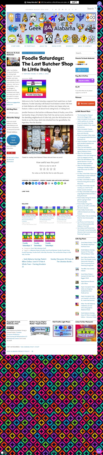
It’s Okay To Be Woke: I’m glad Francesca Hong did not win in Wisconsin (86, 181)
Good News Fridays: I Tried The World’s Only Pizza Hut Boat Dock (88, 244)
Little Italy (43, 252)
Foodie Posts (66, 250)
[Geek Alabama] (51, 28)
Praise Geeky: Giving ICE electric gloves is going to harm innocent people (86, 200)
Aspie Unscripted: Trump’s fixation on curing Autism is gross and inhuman (85, 131)
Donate (84, 70)
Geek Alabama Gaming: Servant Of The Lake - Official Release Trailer (88, 252)
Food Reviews (53, 250)
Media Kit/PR (56, 46)
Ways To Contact (85, 46)
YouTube (27, 254)
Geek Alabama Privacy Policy (18, 351)
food (47, 250)
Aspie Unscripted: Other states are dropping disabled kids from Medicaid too (86, 137)
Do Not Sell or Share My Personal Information (13, 159)
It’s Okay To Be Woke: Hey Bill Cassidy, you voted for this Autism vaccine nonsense (85, 187)
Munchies (49, 252)
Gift (74, 2)
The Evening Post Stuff (29, 347)
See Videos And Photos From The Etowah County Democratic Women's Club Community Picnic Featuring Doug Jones (88, 261)
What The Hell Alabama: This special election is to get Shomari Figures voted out (85, 161)
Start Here (15, 46)
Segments (69, 46)
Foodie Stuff (36, 252)
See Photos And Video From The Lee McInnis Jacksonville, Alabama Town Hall (85, 224)
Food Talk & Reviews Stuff (33, 53)
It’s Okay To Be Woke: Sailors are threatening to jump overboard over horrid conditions (86, 175)
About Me (43, 46)
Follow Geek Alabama (13, 140)
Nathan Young (30, 74)
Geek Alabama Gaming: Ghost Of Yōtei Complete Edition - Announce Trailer (88, 315)
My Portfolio (29, 46)
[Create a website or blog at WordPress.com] (32, 351)
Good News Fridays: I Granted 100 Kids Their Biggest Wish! (87, 276)
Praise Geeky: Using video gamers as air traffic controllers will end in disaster (86, 206)
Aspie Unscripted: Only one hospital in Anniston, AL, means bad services (86, 125)
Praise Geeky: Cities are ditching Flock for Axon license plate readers (86, 218)
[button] (4, 452)
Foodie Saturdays (27, 252)
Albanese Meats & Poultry (37, 250)
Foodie (60, 250)
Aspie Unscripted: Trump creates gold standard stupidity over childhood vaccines (86, 143)
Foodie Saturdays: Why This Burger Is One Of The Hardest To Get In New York (64, 218)
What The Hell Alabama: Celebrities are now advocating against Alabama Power (86, 149)
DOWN (54, 452)
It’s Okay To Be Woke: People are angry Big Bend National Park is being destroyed (86, 193)
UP (49, 452)
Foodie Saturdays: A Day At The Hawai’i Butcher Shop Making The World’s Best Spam (47, 218)
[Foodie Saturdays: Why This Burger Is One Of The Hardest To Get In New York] (65, 211)
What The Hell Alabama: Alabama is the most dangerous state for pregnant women (86, 155)
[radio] (40, 169)
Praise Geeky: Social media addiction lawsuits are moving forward (86, 212)
